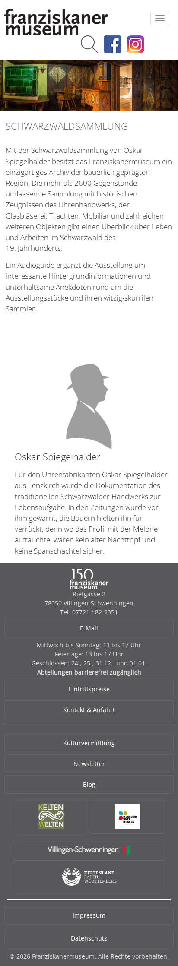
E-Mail (89, 628)
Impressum (89, 915)
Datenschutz (89, 938)
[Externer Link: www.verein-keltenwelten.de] (51, 816)
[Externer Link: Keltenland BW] (89, 877)
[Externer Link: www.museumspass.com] (127, 817)
